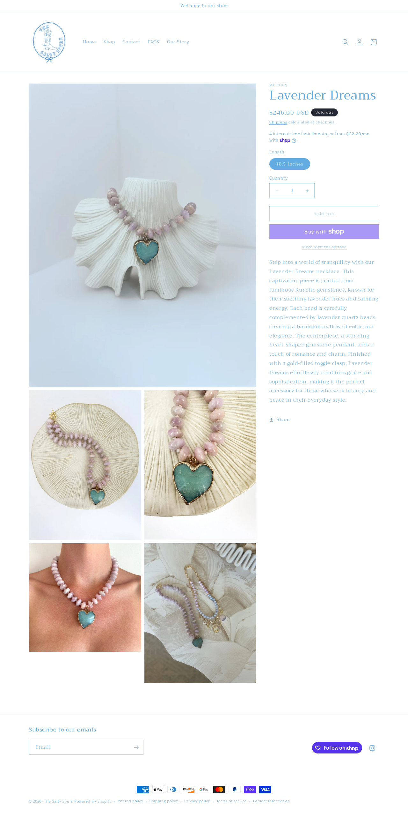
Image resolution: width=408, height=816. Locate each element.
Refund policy (130, 801)
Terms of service (231, 801)
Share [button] (283, 419)
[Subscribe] (136, 747)
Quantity (278, 178)
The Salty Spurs (58, 801)
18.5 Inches (293, 165)
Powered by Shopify (93, 801)
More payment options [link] (324, 247)
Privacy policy (197, 801)
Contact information (271, 801)
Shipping (278, 122)
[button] (346, 42)
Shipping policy (163, 801)
